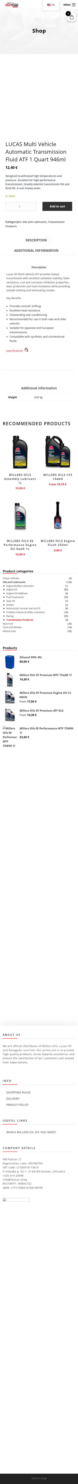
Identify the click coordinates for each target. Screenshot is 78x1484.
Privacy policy (17, 1105)
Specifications (15, 350)
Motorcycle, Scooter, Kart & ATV (23, 608)
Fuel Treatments (15, 597)
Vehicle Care (9, 631)
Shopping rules (18, 1092)
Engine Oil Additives (17, 593)
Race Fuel (8, 623)
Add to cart (57, 206)
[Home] (9, 5)
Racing (9, 616)
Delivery (12, 1098)
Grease (10, 604)
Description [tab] (36, 240)
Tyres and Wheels (12, 627)
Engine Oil (11, 589)
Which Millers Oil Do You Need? (31, 1132)
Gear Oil (10, 601)
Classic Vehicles (11, 578)
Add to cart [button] (20, 487)
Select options (58, 483)
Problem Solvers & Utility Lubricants (25, 612)
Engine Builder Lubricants (20, 585)
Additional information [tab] (36, 250)
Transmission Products (19, 619)
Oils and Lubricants (34, 222)
